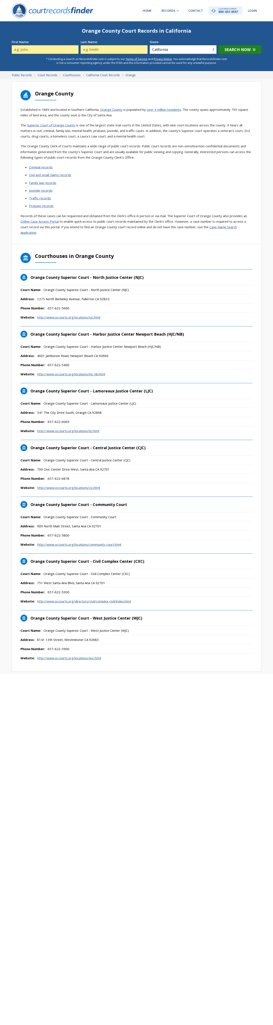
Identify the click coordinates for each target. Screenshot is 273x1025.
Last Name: (89, 42)
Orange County (111, 109)
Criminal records (41, 167)
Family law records (42, 183)
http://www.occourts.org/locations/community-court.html (79, 544)
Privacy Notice (163, 59)
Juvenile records (40, 190)
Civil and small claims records (50, 175)
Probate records (41, 206)
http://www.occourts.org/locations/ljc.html (68, 431)
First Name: (20, 42)
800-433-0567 (228, 10)
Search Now (238, 49)
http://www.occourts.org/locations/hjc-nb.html (71, 374)
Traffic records (40, 198)
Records (168, 11)
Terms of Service (136, 59)
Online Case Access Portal (39, 221)
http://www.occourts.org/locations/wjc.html (69, 658)
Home (147, 11)
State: (154, 42)
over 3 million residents (164, 109)
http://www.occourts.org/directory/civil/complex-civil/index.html (84, 601)
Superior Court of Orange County (51, 125)
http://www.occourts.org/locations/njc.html (68, 317)
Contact (195, 11)
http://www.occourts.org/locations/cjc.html (68, 487)
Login (252, 11)
